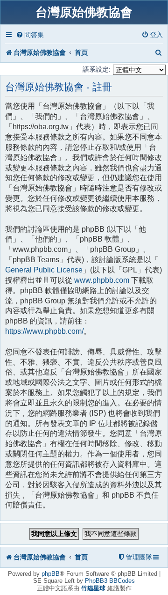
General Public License (44, 270)
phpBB (51, 573)
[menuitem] (30, 35)
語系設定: (97, 69)
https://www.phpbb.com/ (44, 331)
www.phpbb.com (101, 280)
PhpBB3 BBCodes (110, 580)
